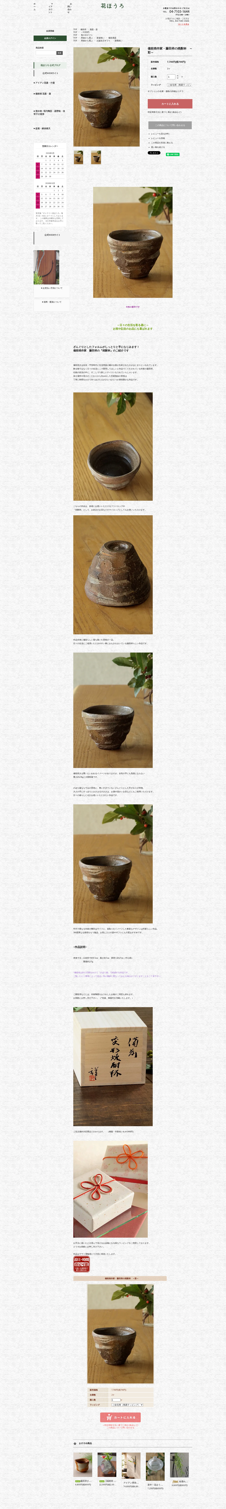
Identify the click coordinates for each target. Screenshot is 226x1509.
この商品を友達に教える (162, 143)
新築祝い (101, 38)
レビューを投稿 (158, 138)
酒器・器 (94, 29)
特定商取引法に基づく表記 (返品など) (164, 112)
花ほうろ (113, 5)
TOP (75, 29)
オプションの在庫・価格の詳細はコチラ (165, 91)
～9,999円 (85, 32)
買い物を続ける (158, 147)
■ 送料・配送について (52, 302)
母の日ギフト (87, 35)
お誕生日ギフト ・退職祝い (109, 41)
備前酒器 (112, 38)
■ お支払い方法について (52, 288)
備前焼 (83, 29)
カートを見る (183, 24)
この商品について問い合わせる (170, 125)
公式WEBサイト (50, 73)
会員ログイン (50, 38)
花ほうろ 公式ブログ (50, 65)
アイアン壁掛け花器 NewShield (139, 1483)
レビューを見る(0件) (160, 134)
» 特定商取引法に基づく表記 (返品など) (120, 1425)
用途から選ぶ (87, 38)
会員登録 (50, 31)
